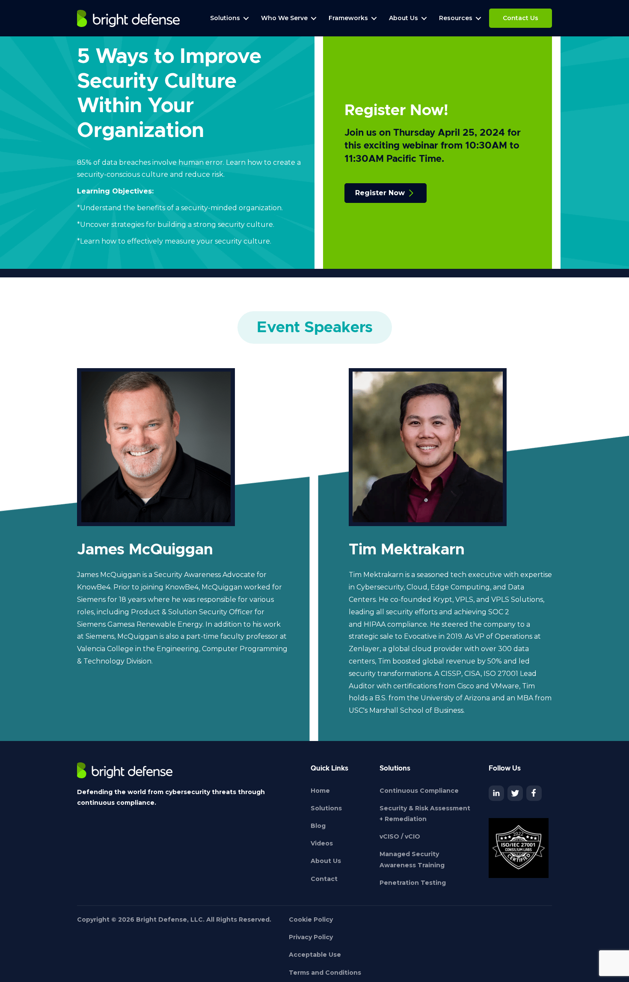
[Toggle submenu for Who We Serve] (314, 18)
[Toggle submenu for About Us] (424, 18)
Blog (318, 826)
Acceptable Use (315, 954)
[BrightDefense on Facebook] (534, 793)
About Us (326, 861)
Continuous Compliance (419, 791)
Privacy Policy (311, 937)
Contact (324, 879)
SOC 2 (498, 612)
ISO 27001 (501, 674)
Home (320, 791)
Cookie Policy (311, 919)
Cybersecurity (380, 587)
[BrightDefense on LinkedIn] (496, 793)
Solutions (326, 808)
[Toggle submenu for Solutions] (246, 18)
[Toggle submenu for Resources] (478, 18)
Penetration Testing (413, 883)
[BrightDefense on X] (515, 793)
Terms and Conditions (325, 972)
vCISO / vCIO (400, 836)
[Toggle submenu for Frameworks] (374, 18)
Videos (322, 843)
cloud (422, 649)
